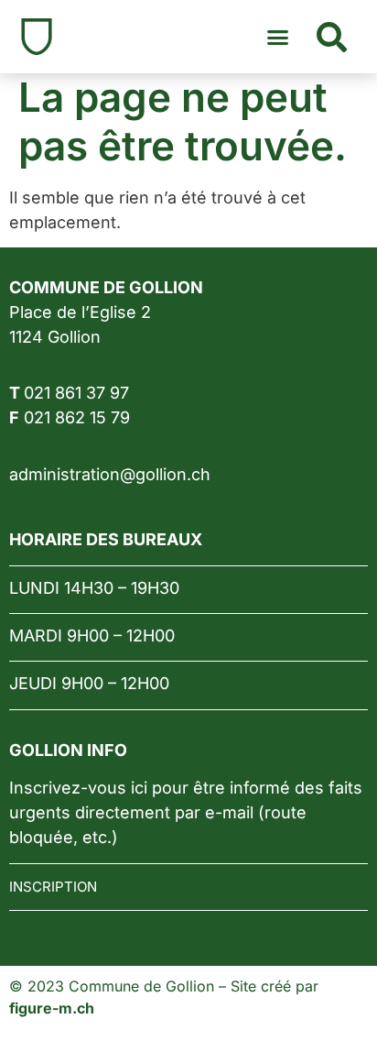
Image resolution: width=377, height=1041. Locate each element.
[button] (278, 36)
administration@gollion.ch (109, 474)
